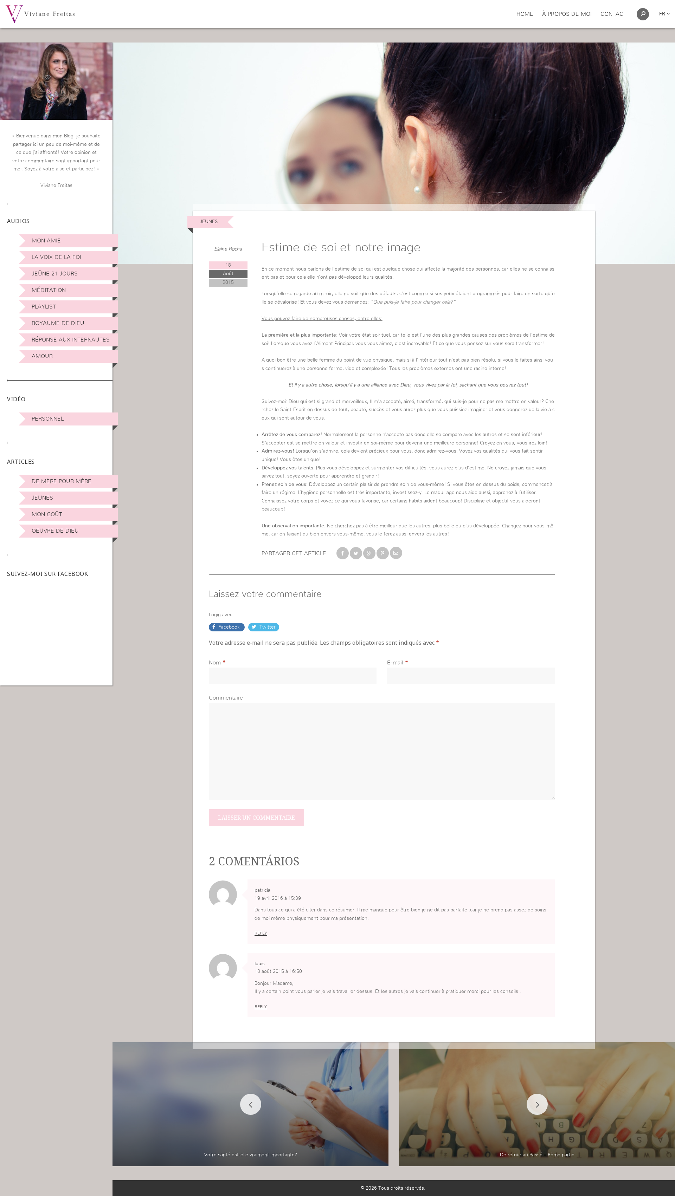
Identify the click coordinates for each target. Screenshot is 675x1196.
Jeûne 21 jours (55, 274)
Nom (215, 662)
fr (663, 14)
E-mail (395, 662)
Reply (261, 933)
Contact (613, 14)
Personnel (48, 419)
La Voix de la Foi (56, 257)
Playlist (44, 307)
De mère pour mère (61, 481)
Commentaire (226, 698)
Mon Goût (47, 514)
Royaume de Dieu (58, 323)
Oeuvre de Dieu (55, 531)
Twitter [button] (267, 627)
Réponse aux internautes (71, 340)
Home (524, 14)
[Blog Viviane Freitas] (40, 13)
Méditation (49, 290)
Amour (42, 356)
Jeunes (42, 498)
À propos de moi (567, 14)
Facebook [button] (229, 627)
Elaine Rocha (228, 249)
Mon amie (46, 240)
